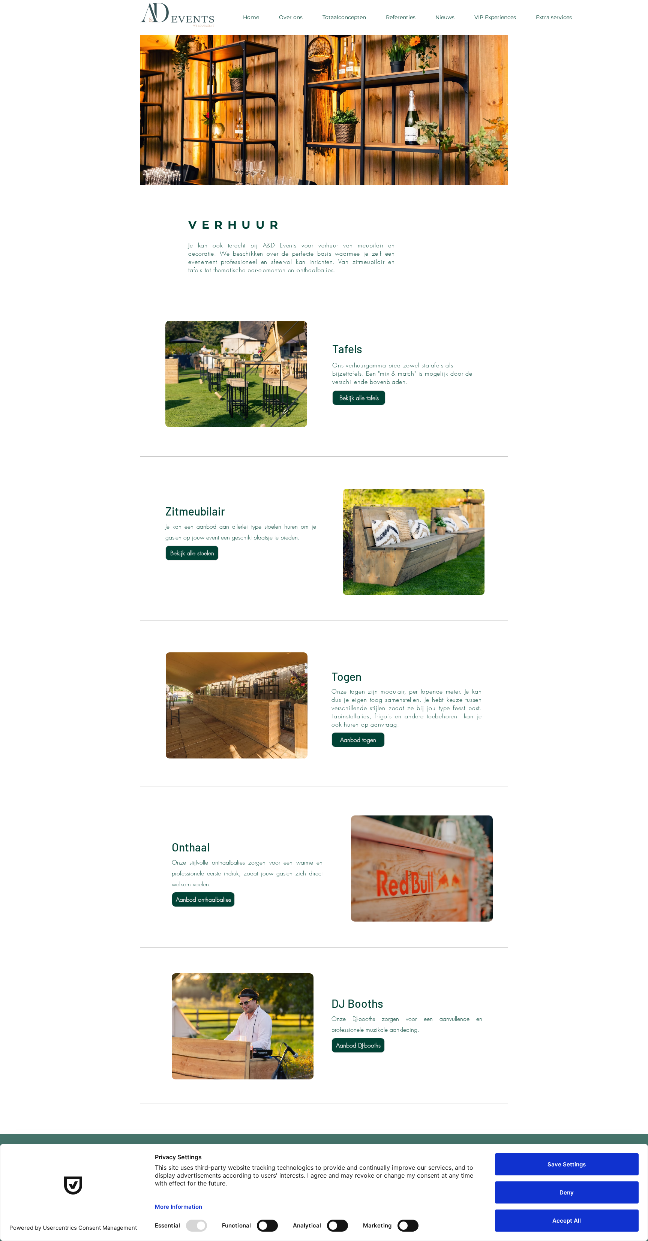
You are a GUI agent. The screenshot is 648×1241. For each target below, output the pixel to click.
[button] (554, 17)
